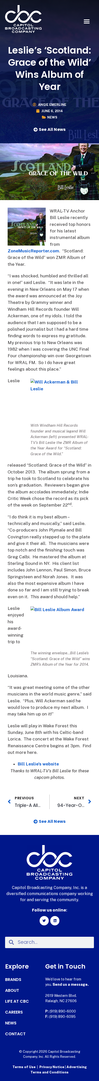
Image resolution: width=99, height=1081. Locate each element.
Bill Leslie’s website (38, 763)
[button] (87, 21)
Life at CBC (17, 1001)
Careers (14, 1012)
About (12, 990)
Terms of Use (24, 1067)
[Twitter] (44, 920)
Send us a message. (71, 984)
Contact (15, 1034)
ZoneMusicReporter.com (33, 250)
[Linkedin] (54, 920)
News (52, 117)
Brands (13, 979)
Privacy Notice (52, 1067)
